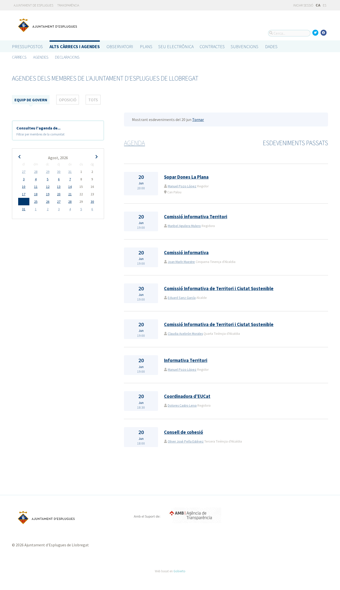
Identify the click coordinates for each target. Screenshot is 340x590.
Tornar (198, 119)
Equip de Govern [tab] (30, 99)
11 (36, 187)
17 (23, 194)
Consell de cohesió (183, 432)
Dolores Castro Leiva (182, 405)
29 (48, 172)
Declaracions (67, 57)
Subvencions (244, 46)
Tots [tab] (93, 99)
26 (48, 202)
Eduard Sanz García (182, 298)
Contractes (212, 46)
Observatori (120, 46)
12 (48, 187)
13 (58, 187)
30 (58, 172)
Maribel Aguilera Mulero (184, 226)
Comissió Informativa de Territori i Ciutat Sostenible (219, 288)
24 (23, 202)
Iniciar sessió (302, 5)
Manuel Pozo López (182, 186)
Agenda (134, 143)
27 (23, 172)
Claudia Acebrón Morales (185, 334)
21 (70, 194)
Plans (146, 46)
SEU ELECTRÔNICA (176, 46)
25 (36, 202)
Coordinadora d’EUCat (187, 396)
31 (70, 172)
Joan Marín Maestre (181, 262)
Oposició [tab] (67, 99)
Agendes (40, 57)
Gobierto (179, 571)
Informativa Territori (185, 360)
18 (36, 194)
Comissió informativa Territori (195, 217)
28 (36, 172)
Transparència (68, 5)
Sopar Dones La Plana (186, 177)
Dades (271, 46)
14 (70, 187)
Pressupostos (27, 46)
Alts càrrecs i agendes (75, 46)
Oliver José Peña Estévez (186, 441)
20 (58, 194)
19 (48, 194)
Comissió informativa (186, 252)
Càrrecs (19, 57)
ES (324, 5)
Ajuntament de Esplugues (33, 5)
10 (23, 187)
